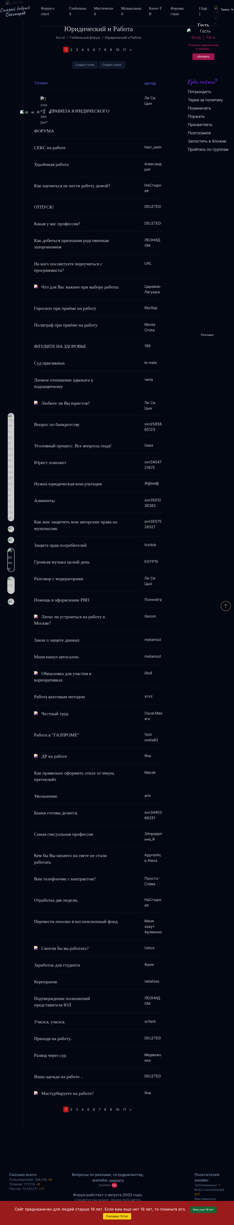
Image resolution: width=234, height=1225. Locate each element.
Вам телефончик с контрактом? (65, 878)
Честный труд (54, 713)
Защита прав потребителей (60, 545)
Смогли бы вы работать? (65, 948)
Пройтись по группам (208, 149)
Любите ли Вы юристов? (65, 403)
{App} (203, 11)
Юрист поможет (50, 462)
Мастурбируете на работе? (67, 1093)
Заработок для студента (57, 964)
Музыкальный (131, 11)
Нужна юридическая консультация (68, 483)
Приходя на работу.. (53, 1038)
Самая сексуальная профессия (63, 834)
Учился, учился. (49, 1021)
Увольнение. (46, 796)
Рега (210, 37)
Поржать (196, 116)
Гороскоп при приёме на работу (65, 308)
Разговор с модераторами (58, 578)
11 (124, 50)
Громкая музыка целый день (62, 561)
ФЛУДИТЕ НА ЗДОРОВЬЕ (60, 346)
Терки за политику (205, 100)
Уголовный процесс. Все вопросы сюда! (73, 445)
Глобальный (77, 11)
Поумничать (199, 108)
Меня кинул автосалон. (57, 656)
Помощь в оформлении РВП (61, 599)
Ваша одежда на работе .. (58, 1076)
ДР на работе (54, 756)
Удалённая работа (51, 164)
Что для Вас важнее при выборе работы (79, 286)
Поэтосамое (199, 133)
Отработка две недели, (56, 900)
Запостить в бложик (207, 141)
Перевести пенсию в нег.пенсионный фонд (76, 921)
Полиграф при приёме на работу (66, 324)
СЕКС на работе (50, 147)
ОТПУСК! (44, 206)
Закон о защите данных (57, 640)
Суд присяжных (49, 362)
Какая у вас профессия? (57, 223)
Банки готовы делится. (56, 812)
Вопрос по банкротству (57, 424)
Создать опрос (112, 64)
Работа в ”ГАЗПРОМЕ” (56, 734)
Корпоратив (45, 981)
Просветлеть (200, 124)
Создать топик (84, 64)
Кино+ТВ (155, 11)
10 (117, 50)
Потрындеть (199, 91)
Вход (196, 37)
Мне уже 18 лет (203, 1209)
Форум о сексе (47, 11)
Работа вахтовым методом (59, 696)
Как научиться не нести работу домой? (72, 185)
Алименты (44, 500)
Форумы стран (177, 11)
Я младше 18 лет (117, 1216)
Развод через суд (50, 1055)
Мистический (103, 11)
